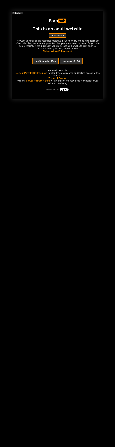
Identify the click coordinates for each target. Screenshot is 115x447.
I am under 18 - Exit (71, 61)
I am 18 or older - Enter (45, 61)
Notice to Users (57, 35)
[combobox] (17, 13)
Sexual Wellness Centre (38, 80)
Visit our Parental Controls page (31, 73)
